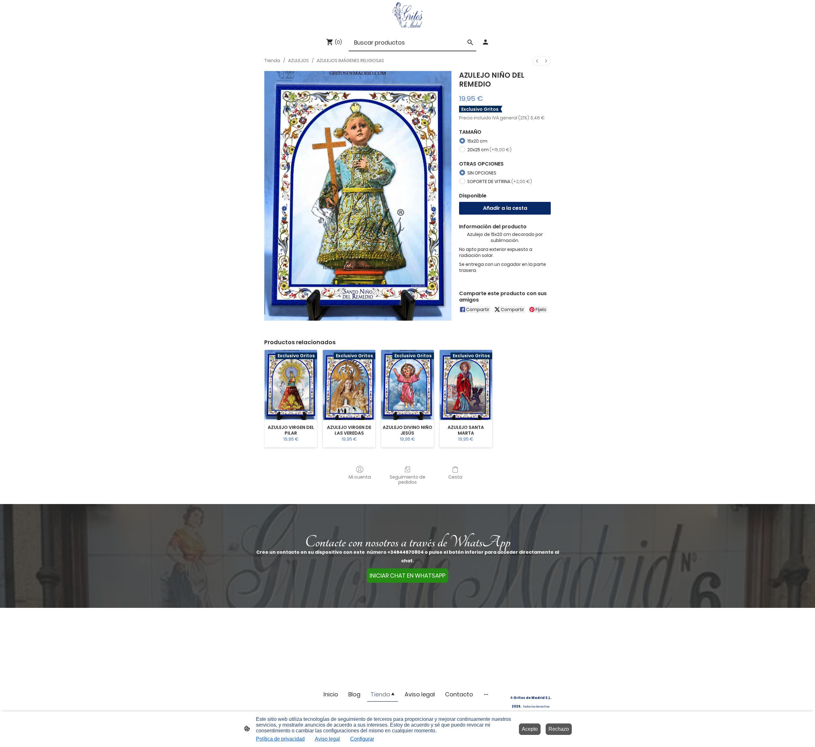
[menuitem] (537, 61)
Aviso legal (327, 739)
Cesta (455, 477)
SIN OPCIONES (481, 173)
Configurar (362, 739)
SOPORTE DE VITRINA (499, 181)
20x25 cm (489, 149)
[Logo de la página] (407, 15)
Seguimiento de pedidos (407, 479)
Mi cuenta (360, 477)
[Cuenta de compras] (485, 42)
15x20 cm (477, 141)
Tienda (272, 60)
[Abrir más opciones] (486, 694)
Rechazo (559, 729)
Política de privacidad (280, 739)
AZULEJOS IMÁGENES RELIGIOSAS (350, 60)
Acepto (530, 729)
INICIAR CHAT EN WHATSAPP (407, 576)
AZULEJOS (298, 60)
